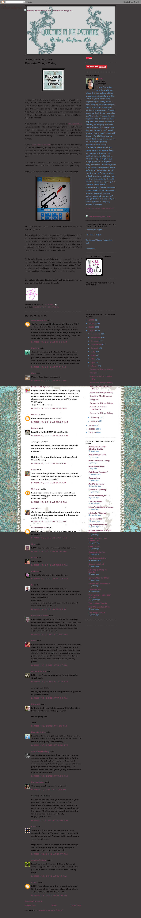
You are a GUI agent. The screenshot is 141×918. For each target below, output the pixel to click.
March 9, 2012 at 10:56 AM (49, 435)
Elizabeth (35, 704)
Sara (33, 641)
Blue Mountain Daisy (99, 460)
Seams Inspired (96, 564)
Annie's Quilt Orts (97, 455)
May (93, 359)
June (93, 355)
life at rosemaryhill (98, 495)
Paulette (35, 348)
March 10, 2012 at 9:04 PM (49, 745)
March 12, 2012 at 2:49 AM (49, 854)
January (95, 421)
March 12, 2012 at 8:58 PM (49, 895)
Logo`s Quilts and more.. (101, 507)
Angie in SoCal (38, 671)
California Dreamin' (98, 472)
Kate (33, 373)
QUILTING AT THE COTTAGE (98, 539)
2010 (92, 429)
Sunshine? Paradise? (99, 583)
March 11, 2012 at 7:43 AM (49, 789)
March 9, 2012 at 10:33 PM (49, 565)
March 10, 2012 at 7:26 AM (49, 681)
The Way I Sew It (97, 612)
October (95, 341)
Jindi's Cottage (38, 860)
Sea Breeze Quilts (97, 558)
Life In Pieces (95, 501)
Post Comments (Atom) (51, 910)
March (94, 366)
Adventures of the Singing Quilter (97, 448)
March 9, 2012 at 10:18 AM (49, 408)
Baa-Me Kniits (38, 732)
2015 (92, 320)
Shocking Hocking (40, 751)
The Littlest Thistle (98, 603)
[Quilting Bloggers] (98, 216)
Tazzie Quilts (95, 589)
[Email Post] (56, 304)
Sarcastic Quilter (97, 552)
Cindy (34, 882)
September (96, 344)
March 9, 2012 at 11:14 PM (48, 609)
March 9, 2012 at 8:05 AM (49, 342)
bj (32, 585)
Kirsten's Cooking (97, 489)
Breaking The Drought (101, 396)
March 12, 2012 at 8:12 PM (49, 876)
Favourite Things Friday (46, 307)
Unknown (35, 415)
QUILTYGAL (94, 546)
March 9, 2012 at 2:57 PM (49, 521)
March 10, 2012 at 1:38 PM (49, 726)
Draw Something (75, 124)
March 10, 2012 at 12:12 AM (49, 634)
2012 (92, 331)
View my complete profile (100, 208)
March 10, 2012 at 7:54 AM (49, 698)
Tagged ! (94, 373)
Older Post (76, 905)
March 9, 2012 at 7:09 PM (49, 538)
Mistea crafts (95, 519)
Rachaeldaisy (37, 782)
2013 (92, 327)
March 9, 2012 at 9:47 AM (49, 380)
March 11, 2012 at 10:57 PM (49, 820)
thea (33, 508)
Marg (34, 557)
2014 (92, 323)
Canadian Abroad (39, 615)
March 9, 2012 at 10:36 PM (49, 578)
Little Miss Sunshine (41, 145)
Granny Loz (94, 478)
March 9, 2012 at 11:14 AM (48, 483)
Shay (100, 79)
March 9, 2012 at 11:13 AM (48, 463)
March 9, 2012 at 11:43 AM (49, 502)
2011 (91, 425)
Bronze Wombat (97, 466)
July (93, 352)
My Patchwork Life (98, 524)
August (95, 348)
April (93, 362)
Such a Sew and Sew (99, 578)
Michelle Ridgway (39, 387)
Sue (33, 544)
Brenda (34, 428)
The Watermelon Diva (99, 607)
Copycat (94, 399)
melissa (35, 571)
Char (33, 470)
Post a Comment (33, 901)
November (96, 337)
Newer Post (30, 905)
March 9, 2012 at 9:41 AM (48, 367)
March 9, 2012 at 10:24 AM (49, 422)
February (95, 417)
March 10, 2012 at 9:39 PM (49, 776)
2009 (92, 432)
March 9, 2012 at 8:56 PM (49, 551)
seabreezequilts (39, 320)
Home (53, 905)
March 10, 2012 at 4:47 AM (49, 665)
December (96, 334)
